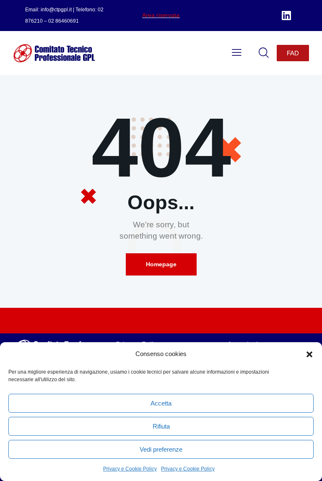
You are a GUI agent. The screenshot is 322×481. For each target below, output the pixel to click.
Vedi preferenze (161, 449)
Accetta (161, 403)
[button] (309, 354)
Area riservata (160, 15)
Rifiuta (161, 426)
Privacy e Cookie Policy (130, 469)
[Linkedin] (286, 15)
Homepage (161, 264)
